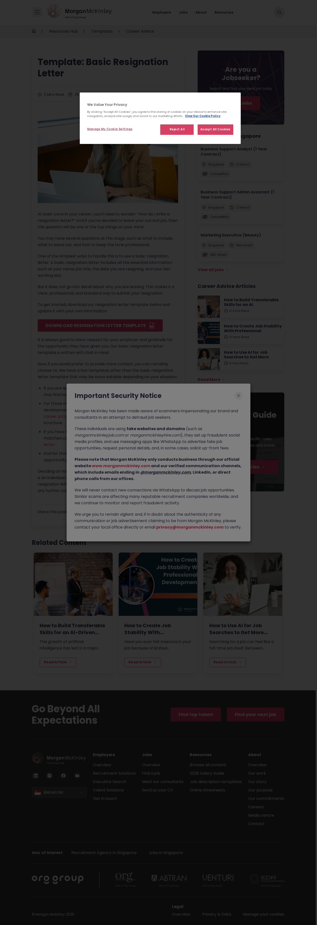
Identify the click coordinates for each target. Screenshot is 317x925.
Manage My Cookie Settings (109, 129)
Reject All (177, 129)
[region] (160, 118)
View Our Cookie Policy (202, 116)
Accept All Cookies (215, 129)
